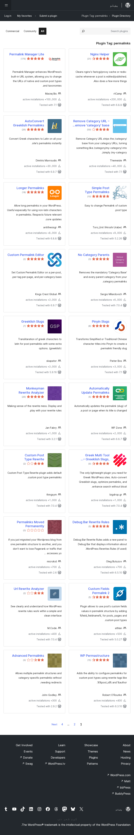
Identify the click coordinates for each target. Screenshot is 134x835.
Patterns (92, 763)
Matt (126, 781)
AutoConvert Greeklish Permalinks (28, 123)
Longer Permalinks (30, 188)
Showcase (91, 745)
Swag (27, 763)
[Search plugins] (83, 31)
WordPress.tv (54, 763)
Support (60, 751)
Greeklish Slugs (32, 321)
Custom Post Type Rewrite (34, 457)
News (127, 751)
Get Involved (24, 745)
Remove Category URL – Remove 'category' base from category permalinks (91, 123)
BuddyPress (121, 793)
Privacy (126, 763)
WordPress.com (119, 775)
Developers (58, 757)
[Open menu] (5, 5)
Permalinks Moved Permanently (30, 524)
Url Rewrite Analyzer (29, 589)
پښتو (118, 809)
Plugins (93, 757)
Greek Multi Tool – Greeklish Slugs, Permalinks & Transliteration (96, 457)
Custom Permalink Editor (26, 255)
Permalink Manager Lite (26, 54)
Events (28, 751)
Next (54, 724)
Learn (61, 745)
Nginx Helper (99, 54)
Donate (26, 757)
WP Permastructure (94, 655)
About (127, 745)
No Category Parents (93, 255)
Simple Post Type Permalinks (97, 190)
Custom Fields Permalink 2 (98, 591)
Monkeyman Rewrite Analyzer (31, 390)
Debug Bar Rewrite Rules (91, 522)
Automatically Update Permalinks (95, 390)
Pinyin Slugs (100, 321)
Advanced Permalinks (28, 655)
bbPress (123, 787)
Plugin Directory (121, 15)
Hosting (126, 757)
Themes (93, 751)
